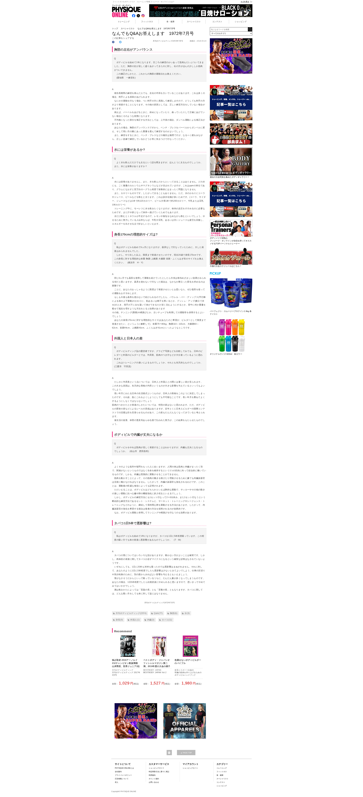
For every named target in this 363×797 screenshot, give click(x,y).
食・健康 (170, 21)
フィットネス (147, 21)
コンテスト (217, 21)
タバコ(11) (167, 620)
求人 (116, 782)
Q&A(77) (158, 613)
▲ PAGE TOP (186, 753)
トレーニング (124, 21)
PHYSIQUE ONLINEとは (124, 768)
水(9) (187, 613)
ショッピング (241, 21)
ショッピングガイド (156, 768)
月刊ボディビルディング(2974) (131, 613)
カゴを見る (245, 2)
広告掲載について (121, 779)
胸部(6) (173, 613)
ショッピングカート (190, 768)
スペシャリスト (194, 21)
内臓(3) (150, 620)
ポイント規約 (154, 779)
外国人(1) (135, 620)
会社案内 (118, 772)
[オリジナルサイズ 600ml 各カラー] (231, 335)
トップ (115, 28)
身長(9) (119, 620)
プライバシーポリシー (123, 775)
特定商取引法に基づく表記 (159, 772)
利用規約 (152, 775)
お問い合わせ (154, 782)
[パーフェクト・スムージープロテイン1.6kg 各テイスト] (231, 292)
